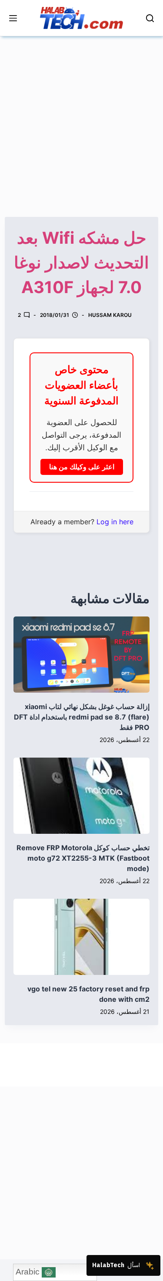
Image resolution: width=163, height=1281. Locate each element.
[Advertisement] (81, 117)
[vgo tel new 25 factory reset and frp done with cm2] (81, 937)
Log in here (114, 521)
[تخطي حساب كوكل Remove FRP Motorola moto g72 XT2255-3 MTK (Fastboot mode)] (81, 796)
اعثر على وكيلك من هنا (81, 467)
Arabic (29, 1271)
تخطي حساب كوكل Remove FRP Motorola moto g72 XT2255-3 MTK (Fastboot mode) (83, 858)
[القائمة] (13, 18)
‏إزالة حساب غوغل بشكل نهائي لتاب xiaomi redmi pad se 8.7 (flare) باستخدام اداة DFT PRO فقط (82, 717)
